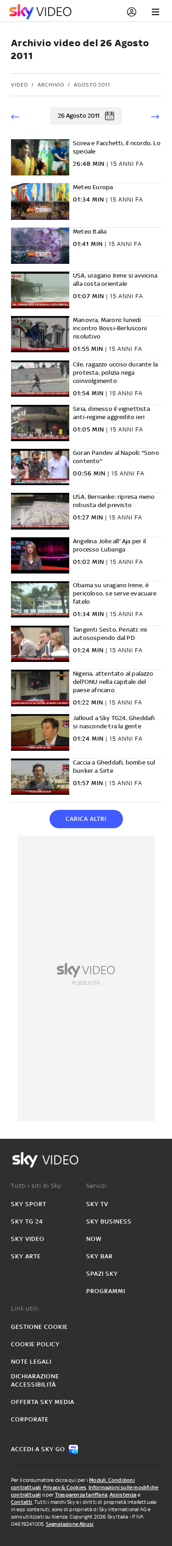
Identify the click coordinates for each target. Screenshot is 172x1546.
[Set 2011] (154, 116)
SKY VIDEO (27, 1238)
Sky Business (109, 1221)
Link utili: (25, 1308)
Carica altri (86, 818)
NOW (94, 1238)
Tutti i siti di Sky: (37, 1185)
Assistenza (123, 1494)
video (19, 85)
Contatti (22, 1502)
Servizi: (97, 1185)
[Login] (131, 11)
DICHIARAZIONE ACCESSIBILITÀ (35, 1380)
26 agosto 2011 (79, 115)
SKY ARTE (26, 1256)
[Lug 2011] (18, 116)
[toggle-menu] (155, 12)
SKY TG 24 (27, 1221)
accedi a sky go (38, 1449)
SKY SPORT (28, 1204)
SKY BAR (99, 1256)
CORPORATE (30, 1419)
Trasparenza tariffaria (81, 1494)
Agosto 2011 (92, 85)
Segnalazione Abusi (70, 1524)
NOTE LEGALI (31, 1361)
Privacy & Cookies (64, 1487)
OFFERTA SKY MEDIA (42, 1402)
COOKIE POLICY (35, 1344)
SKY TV (97, 1204)
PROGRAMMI (105, 1291)
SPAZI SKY (102, 1273)
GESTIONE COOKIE (39, 1326)
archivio (51, 85)
